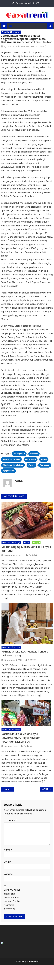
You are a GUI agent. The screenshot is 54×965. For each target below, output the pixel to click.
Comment (10, 820)
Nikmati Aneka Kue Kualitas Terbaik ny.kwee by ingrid (25, 653)
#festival (34, 453)
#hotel (44, 459)
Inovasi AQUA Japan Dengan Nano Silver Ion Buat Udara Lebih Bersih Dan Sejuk (9, 789)
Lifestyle (36, 542)
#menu (31, 465)
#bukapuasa (19, 453)
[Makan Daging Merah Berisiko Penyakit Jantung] (27, 520)
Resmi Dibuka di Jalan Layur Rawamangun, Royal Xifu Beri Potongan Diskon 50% (21, 738)
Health (26, 542)
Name (8, 849)
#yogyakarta (8, 470)
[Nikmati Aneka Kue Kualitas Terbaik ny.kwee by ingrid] (27, 623)
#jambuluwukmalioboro (13, 465)
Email (7, 861)
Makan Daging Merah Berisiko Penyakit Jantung (27, 549)
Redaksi (24, 46)
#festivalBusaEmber (11, 459)
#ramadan (44, 465)
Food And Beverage (11, 32)
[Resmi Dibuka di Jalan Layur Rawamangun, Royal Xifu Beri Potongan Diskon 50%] (27, 713)
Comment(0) (39, 46)
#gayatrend (30, 459)
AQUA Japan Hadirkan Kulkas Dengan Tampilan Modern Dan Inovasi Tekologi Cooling (47, 789)
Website (8, 874)
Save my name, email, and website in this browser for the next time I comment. (12, 899)
